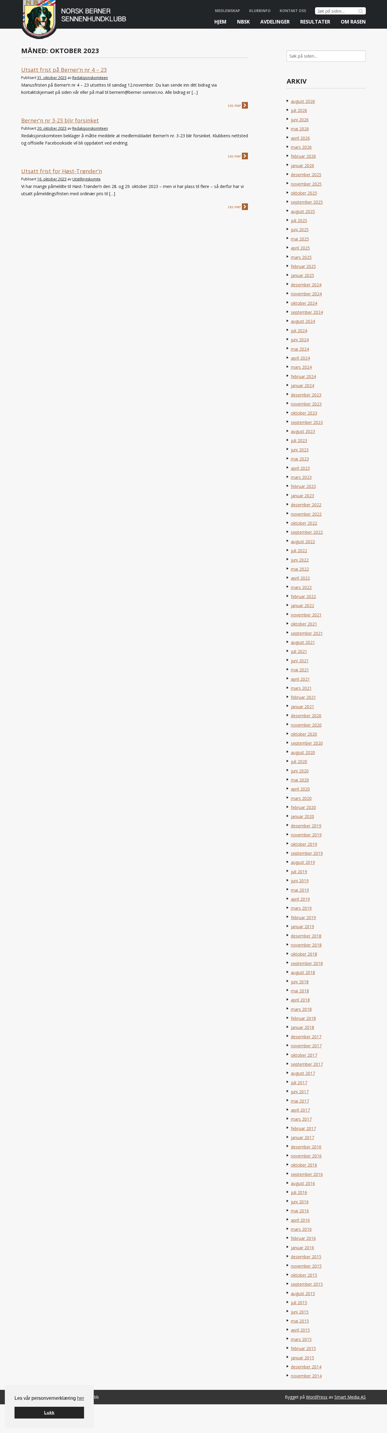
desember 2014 (306, 1367)
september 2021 (307, 633)
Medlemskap (227, 10)
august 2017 (303, 1073)
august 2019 (303, 862)
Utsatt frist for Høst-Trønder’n (61, 171)
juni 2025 (300, 229)
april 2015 (300, 1330)
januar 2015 (302, 1358)
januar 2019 (302, 926)
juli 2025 (299, 220)
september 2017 (307, 1064)
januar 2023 (302, 495)
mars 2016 (301, 1229)
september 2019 (307, 853)
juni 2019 (300, 881)
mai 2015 (300, 1321)
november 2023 (306, 404)
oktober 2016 (304, 1165)
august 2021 (303, 642)
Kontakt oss (293, 10)
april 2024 (300, 358)
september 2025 (307, 202)
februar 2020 (303, 807)
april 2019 (300, 899)
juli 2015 (299, 1302)
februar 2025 (303, 266)
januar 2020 (302, 816)
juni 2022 (300, 560)
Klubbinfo (260, 10)
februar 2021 (303, 697)
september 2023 (307, 422)
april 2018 (300, 1000)
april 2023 (300, 468)
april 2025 (300, 248)
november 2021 (306, 615)
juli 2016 (299, 1192)
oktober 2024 (304, 303)
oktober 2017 (304, 1055)
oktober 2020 (304, 734)
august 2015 (303, 1293)
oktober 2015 (304, 1275)
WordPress (316, 1397)
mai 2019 (300, 890)
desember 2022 (306, 505)
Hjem (220, 21)
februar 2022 (303, 596)
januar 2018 (302, 1027)
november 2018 (306, 945)
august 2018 (303, 972)
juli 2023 (299, 440)
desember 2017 (306, 1037)
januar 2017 (302, 1137)
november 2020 (306, 725)
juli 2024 (299, 330)
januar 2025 (302, 275)
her (80, 1398)
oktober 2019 (304, 844)
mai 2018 (300, 991)
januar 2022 (302, 605)
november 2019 (306, 835)
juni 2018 (300, 982)
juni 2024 (300, 339)
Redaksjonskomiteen (90, 77)
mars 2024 (301, 367)
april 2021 (300, 679)
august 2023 (303, 431)
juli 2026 (299, 110)
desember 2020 (306, 715)
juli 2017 (299, 1082)
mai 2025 (300, 239)
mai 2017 (300, 1101)
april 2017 (300, 1110)
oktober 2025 (304, 193)
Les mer (235, 105)
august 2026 (303, 101)
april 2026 (300, 138)
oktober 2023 (304, 413)
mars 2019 (301, 908)
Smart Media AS (350, 1397)
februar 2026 (303, 156)
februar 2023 (303, 486)
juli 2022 (299, 550)
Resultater (315, 21)
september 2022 (307, 532)
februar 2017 (303, 1128)
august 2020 (303, 752)
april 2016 (300, 1220)
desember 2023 (306, 395)
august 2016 (303, 1183)
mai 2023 (300, 459)
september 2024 (307, 312)
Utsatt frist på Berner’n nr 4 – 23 (64, 69)
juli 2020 (299, 761)
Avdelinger (275, 21)
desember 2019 (306, 826)
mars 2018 (301, 1009)
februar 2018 (303, 1018)
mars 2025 (301, 257)
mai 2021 (300, 670)
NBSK (243, 21)
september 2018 (307, 963)
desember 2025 (306, 174)
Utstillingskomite (86, 179)
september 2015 (307, 1284)
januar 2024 (302, 385)
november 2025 (306, 184)
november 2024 (306, 294)
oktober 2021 (304, 624)
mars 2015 (301, 1339)
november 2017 (306, 1046)
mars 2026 (301, 147)
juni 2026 (300, 120)
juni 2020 (300, 771)
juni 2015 (300, 1312)
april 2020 (300, 789)
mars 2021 (301, 688)
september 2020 (307, 743)
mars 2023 (301, 477)
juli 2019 (299, 871)
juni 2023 (300, 450)
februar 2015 (303, 1348)
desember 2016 (306, 1147)
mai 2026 (300, 129)
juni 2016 (300, 1202)
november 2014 (306, 1376)
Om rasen (353, 21)
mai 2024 (300, 349)
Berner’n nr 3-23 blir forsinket (60, 120)
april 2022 (300, 578)
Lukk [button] (49, 1412)
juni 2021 (300, 661)
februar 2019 (303, 917)
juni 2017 (300, 1091)
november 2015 (306, 1266)
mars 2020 (301, 798)
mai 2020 (300, 780)
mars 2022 (301, 587)
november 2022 (306, 514)
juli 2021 (299, 651)
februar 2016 (303, 1238)
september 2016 (307, 1174)
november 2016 (306, 1156)
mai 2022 (300, 569)
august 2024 (303, 321)
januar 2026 (302, 165)
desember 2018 (306, 936)
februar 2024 (303, 376)
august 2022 (303, 541)
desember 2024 (306, 285)
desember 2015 (306, 1256)
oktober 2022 (304, 523)
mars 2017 (301, 1119)
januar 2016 (302, 1247)
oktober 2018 (304, 954)
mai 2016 (300, 1211)
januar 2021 (302, 706)
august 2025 (303, 211)
